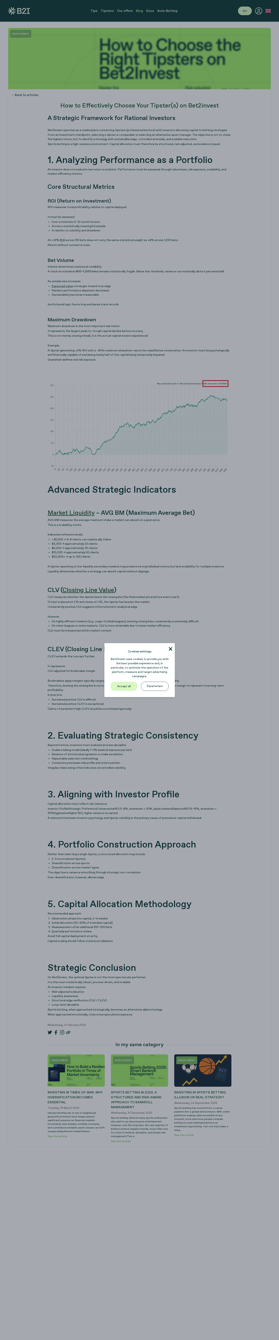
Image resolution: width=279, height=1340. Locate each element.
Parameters (155, 686)
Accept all (124, 686)
